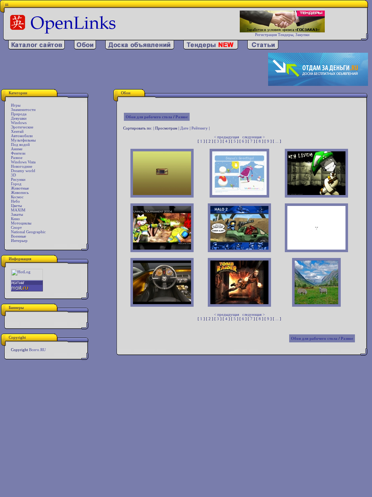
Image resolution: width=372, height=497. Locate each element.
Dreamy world (23, 170)
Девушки (19, 118)
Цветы (16, 205)
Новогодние (21, 166)
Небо (15, 201)
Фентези (18, 153)
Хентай (17, 131)
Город (16, 184)
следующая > (253, 137)
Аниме (17, 149)
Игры (15, 105)
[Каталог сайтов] (36, 48)
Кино (15, 218)
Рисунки (18, 179)
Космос (17, 197)
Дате (184, 128)
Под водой (20, 144)
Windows (19, 122)
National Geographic (28, 232)
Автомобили (22, 136)
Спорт (16, 227)
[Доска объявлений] (139, 48)
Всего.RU (37, 349)
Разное (17, 157)
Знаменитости (23, 109)
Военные (18, 236)
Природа (19, 114)
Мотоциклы (21, 223)
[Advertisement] (134, 69)
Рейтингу (199, 128)
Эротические (22, 127)
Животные (20, 188)
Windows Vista (23, 162)
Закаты (17, 214)
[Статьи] (262, 48)
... (277, 141)
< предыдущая (226, 137)
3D (13, 175)
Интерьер (19, 240)
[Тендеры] (210, 48)
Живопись (20, 192)
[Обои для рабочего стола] (85, 48)
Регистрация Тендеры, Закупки (282, 34)
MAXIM (18, 210)
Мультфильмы (23, 140)
